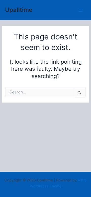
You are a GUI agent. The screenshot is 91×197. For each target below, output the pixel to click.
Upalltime (18, 9)
